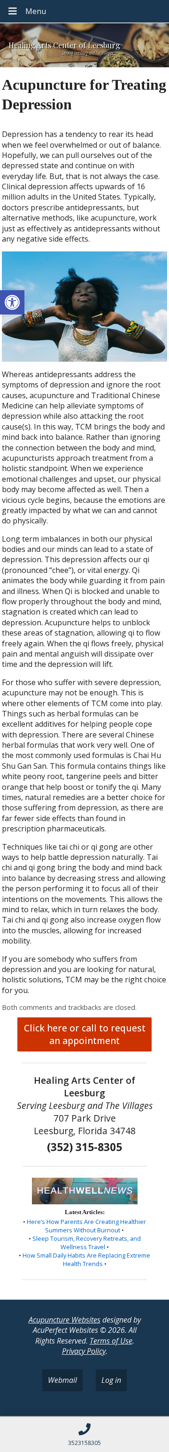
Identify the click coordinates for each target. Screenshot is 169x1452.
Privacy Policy (84, 1351)
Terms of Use (111, 1341)
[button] (12, 302)
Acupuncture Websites (64, 1320)
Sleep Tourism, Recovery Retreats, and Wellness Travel (86, 1242)
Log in (111, 1380)
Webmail (62, 1380)
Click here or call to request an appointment (85, 1034)
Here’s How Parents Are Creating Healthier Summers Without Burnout (86, 1225)
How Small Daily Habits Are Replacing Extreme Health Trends (86, 1259)
